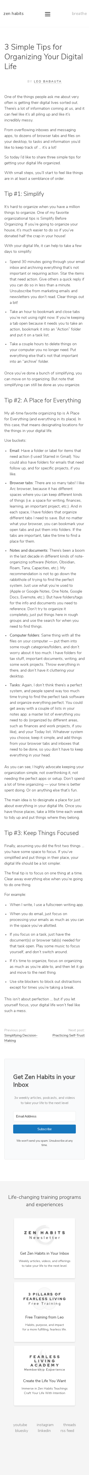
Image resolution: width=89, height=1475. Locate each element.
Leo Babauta (48, 81)
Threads (69, 1425)
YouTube (20, 1425)
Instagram (45, 1425)
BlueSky (21, 1431)
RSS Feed (67, 1431)
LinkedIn (44, 1431)
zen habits (13, 14)
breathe (79, 14)
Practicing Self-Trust (68, 1035)
